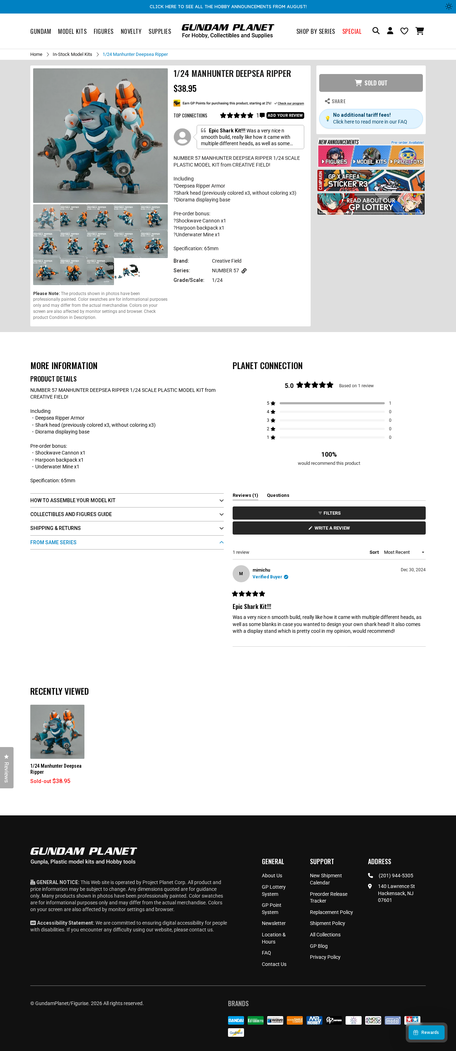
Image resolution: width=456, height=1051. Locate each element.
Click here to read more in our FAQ (370, 122)
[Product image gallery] (100, 135)
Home (36, 54)
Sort (374, 552)
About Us (272, 875)
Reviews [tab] (245, 496)
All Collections (325, 934)
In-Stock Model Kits (72, 54)
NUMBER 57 (225, 270)
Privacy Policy (325, 957)
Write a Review (333, 530)
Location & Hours (274, 938)
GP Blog (319, 946)
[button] (420, 31)
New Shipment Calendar (326, 879)
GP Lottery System (274, 890)
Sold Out (376, 83)
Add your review (285, 115)
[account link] (390, 31)
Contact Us (274, 964)
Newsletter (274, 923)
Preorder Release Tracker (328, 897)
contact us (201, 929)
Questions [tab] (278, 496)
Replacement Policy (331, 912)
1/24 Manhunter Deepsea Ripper (56, 769)
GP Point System (271, 908)
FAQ (266, 953)
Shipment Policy (327, 923)
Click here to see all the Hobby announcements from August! (228, 6)
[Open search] (376, 31)
